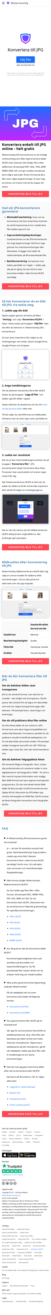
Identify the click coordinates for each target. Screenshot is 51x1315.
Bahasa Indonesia (15, 1139)
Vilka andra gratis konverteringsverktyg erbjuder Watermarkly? (24, 984)
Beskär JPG (15, 1092)
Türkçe (4, 1139)
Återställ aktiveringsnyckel (19, 1286)
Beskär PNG (16, 1246)
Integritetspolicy (7, 1301)
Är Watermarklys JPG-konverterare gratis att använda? (25, 840)
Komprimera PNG (8, 1249)
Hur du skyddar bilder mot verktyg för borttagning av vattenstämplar (25, 1270)
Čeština (26, 1139)
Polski (4, 1135)
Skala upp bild (23, 1262)
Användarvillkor (21, 1301)
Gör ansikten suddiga (39, 1239)
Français (37, 1132)
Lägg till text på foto (8, 1239)
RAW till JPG (15, 934)
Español (20, 1132)
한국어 (18, 1135)
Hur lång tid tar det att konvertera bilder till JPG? (25, 950)
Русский (12, 1132)
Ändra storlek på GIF (9, 1262)
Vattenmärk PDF (23, 1239)
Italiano (11, 1135)
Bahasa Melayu (18, 1142)
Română (35, 1139)
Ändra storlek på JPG (20, 1104)
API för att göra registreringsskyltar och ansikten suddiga (21, 1294)
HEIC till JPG (15, 916)
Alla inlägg (5, 1278)
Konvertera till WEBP (20, 1012)
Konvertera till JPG (37, 1249)
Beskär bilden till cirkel (9, 1236)
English (4, 1132)
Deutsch (29, 1132)
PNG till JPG (15, 928)
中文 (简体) (5, 1145)
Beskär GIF (27, 1246)
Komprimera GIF (22, 1249)
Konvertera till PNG (19, 1006)
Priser (33, 1286)
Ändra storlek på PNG (26, 1259)
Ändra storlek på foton (9, 1233)
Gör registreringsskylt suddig (12, 1242)
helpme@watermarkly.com (11, 1195)
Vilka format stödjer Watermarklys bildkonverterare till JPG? (22, 882)
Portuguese (39, 1135)
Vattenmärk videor (23, 1229)
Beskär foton (24, 1233)
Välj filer (25, 59)
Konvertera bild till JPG (25, 193)
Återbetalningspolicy (36, 1301)
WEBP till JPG (16, 940)
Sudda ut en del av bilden (33, 1242)
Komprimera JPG (18, 1098)
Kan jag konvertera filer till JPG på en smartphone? (23, 1022)
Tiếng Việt (36, 1142)
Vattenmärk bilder (8, 1229)
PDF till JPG (15, 922)
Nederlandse (27, 1135)
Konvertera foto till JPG (25, 1114)
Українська (6, 1142)
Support (4, 1286)
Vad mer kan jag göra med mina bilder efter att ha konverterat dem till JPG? (24, 1068)
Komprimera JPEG (39, 1246)
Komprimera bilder (26, 1236)
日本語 (28, 1142)
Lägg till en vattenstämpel (22, 1086)
